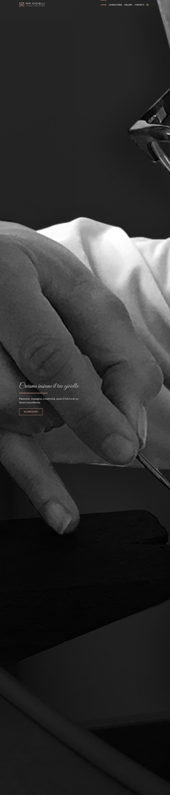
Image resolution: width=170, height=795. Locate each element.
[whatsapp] (148, 4)
